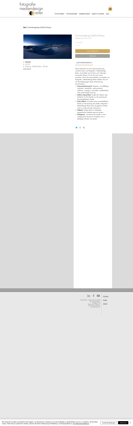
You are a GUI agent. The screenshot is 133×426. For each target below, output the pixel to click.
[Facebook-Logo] (93, 296)
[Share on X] (84, 127)
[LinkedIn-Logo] (89, 296)
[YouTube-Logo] (98, 296)
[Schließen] (130, 422)
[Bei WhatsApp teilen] (80, 127)
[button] (110, 8)
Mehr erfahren (27, 69)
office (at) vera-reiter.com (94, 305)
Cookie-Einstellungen (108, 423)
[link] (84, 63)
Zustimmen (123, 423)
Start (24, 27)
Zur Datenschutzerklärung (81, 424)
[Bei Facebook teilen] (76, 127)
